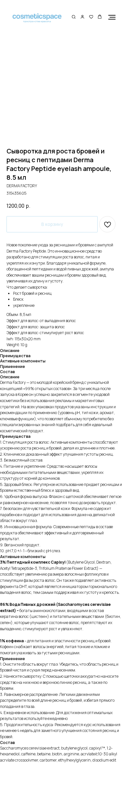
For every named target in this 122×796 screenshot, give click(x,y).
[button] (74, 17)
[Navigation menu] (111, 17)
